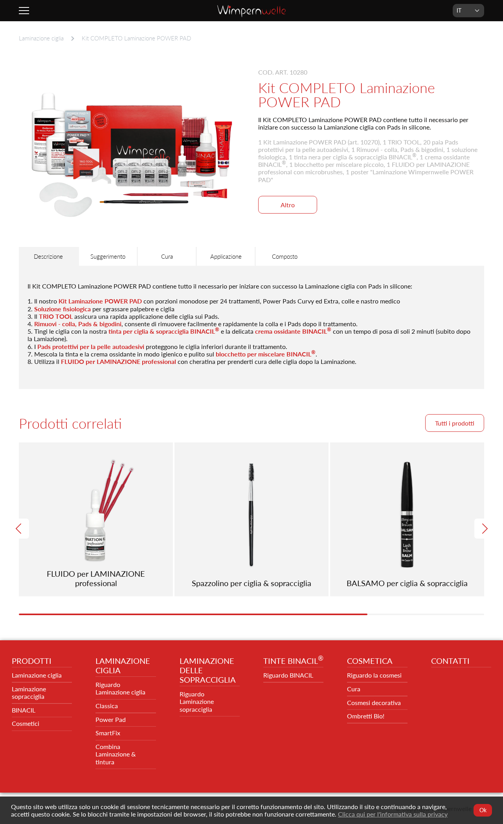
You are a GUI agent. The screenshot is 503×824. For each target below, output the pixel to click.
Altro (288, 204)
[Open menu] (25, 10)
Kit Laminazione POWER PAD (100, 301)
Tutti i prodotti (454, 423)
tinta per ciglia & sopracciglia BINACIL (163, 331)
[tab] (48, 256)
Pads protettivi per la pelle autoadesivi (90, 346)
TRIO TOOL (56, 316)
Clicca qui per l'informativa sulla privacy (393, 814)
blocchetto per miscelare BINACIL (266, 354)
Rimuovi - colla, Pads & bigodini (77, 323)
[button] (19, 529)
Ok (482, 810)
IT (459, 10)
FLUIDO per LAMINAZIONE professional (118, 361)
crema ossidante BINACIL (293, 331)
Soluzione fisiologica (62, 308)
